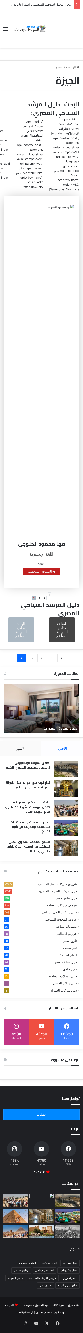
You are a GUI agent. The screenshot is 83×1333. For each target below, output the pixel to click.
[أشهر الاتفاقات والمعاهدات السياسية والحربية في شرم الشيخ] (66, 828)
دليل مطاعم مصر (65, 962)
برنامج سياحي (21, 1270)
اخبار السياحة (68, 955)
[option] (41, 708)
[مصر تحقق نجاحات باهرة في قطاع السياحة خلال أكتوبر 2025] (15, 1231)
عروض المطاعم (66, 933)
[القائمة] (5, 30)
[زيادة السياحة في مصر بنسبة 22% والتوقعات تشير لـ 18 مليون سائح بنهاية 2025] (66, 808)
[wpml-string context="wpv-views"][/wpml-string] (65, 126)
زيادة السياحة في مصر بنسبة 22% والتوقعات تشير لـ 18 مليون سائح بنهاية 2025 (28, 806)
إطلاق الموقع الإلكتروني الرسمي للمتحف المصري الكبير (28, 765)
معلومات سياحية (66, 926)
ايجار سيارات (70, 1262)
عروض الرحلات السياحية (42, 1278)
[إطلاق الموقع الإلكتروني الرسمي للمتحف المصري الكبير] (66, 769)
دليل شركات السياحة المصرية (57, 891)
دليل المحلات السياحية (62, 976)
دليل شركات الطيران (63, 990)
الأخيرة (62, 748)
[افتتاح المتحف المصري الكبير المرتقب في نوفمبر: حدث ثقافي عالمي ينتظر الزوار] (66, 848)
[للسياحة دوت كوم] (28, 28)
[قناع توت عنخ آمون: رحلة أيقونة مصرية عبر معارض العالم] (66, 788)
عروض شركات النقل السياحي (57, 884)
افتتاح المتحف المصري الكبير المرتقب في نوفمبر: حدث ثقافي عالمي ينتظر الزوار (28, 846)
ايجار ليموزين (49, 1262)
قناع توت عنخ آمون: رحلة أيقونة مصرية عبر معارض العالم (28, 785)
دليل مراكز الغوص (65, 983)
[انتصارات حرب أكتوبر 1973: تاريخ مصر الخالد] (67, 1231)
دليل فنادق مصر (66, 898)
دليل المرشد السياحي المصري (50, 609)
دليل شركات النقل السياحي (59, 912)
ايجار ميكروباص (68, 1270)
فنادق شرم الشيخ (67, 1285)
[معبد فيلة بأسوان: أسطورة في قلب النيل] (41, 1231)
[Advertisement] (63, 25)
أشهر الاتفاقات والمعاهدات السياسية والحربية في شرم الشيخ (30, 826)
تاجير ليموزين (69, 1278)
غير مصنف (70, 948)
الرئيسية (71, 67)
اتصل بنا (41, 1114)
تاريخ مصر (70, 941)
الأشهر (20, 748)
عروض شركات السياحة (61, 905)
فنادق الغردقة (15, 1278)
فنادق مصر (46, 1285)
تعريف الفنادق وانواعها (58, 728)
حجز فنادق (70, 969)
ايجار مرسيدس (27, 1262)
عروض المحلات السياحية (61, 919)
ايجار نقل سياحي (44, 1270)
